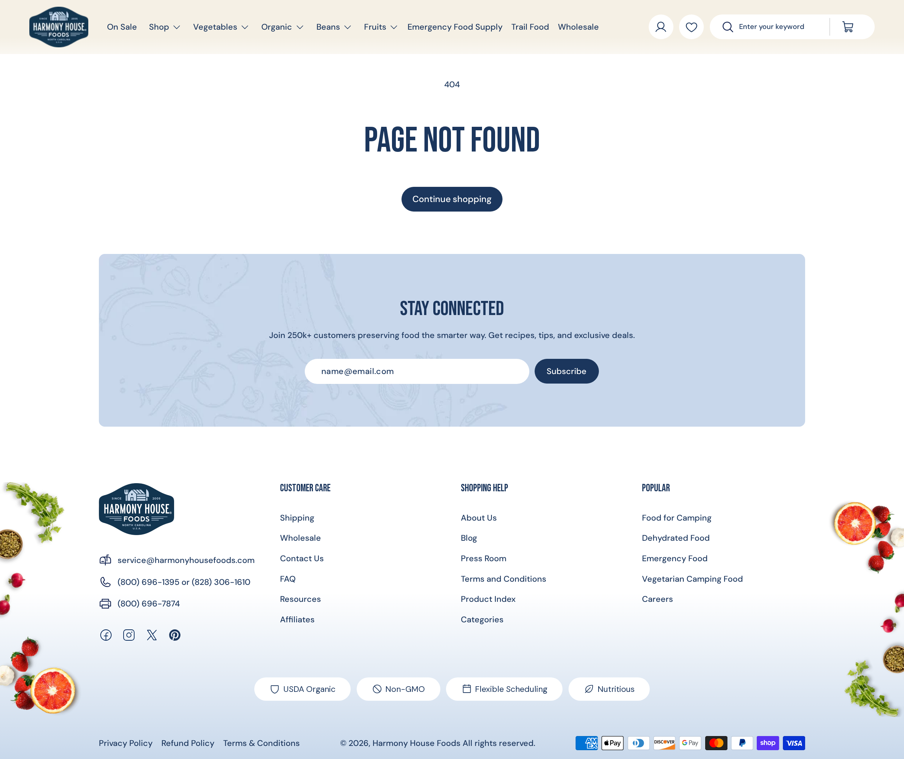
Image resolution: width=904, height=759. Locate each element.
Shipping (297, 517)
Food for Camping (677, 517)
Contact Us (302, 558)
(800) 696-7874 (149, 603)
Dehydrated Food (676, 538)
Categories (482, 619)
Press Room (483, 558)
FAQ (288, 579)
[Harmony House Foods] (136, 509)
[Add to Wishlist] (691, 26)
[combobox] (777, 27)
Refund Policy (187, 743)
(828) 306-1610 (221, 582)
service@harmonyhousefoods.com (186, 560)
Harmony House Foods (416, 743)
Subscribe (567, 371)
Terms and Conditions (503, 579)
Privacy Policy (126, 743)
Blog (469, 538)
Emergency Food (675, 558)
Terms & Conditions (261, 743)
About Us (479, 517)
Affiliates (297, 619)
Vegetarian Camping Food (692, 579)
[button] (159, 27)
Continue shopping (452, 199)
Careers (657, 599)
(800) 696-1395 (148, 582)
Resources (300, 599)
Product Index (488, 599)
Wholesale (300, 538)
